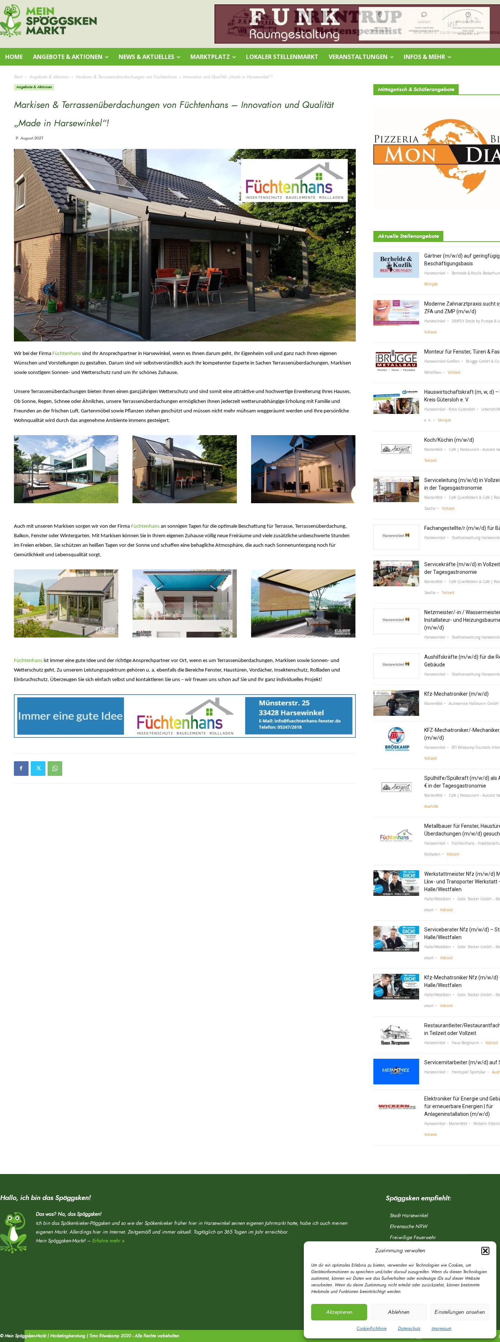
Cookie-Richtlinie (372, 1328)
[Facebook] (21, 768)
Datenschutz (409, 1328)
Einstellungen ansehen (459, 1312)
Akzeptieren (339, 1312)
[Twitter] (38, 768)
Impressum (441, 1328)
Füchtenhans (66, 353)
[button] (485, 1251)
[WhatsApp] (55, 768)
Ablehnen (399, 1312)
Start (18, 77)
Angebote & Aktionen (49, 77)
